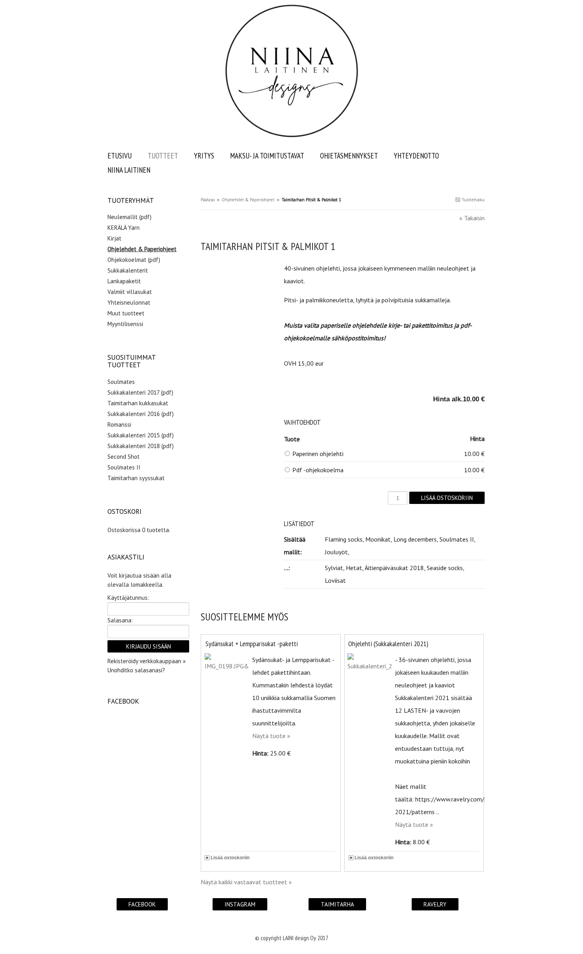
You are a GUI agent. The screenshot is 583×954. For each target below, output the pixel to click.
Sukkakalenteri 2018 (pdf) (140, 446)
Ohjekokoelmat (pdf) (133, 259)
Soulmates (121, 381)
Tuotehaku (472, 199)
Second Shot (123, 456)
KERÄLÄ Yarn (123, 227)
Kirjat (114, 238)
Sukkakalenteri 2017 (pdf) (140, 392)
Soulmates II (123, 467)
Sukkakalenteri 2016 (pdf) (140, 414)
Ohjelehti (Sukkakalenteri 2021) (388, 643)
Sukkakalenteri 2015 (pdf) (140, 435)
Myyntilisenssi (125, 324)
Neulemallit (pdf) (129, 217)
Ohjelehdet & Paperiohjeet (248, 199)
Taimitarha (337, 904)
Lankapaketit (124, 281)
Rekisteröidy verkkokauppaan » (146, 661)
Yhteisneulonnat (128, 302)
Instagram (239, 904)
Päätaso (208, 199)
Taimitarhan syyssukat (136, 478)
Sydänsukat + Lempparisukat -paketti (251, 643)
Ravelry (435, 904)
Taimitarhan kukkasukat (137, 403)
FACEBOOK (142, 904)
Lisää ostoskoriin (230, 858)
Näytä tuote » (271, 736)
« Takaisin (472, 218)
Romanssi (119, 424)
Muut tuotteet (125, 313)
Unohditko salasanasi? (136, 670)
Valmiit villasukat (129, 292)
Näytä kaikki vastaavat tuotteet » (246, 882)
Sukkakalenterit (127, 270)
